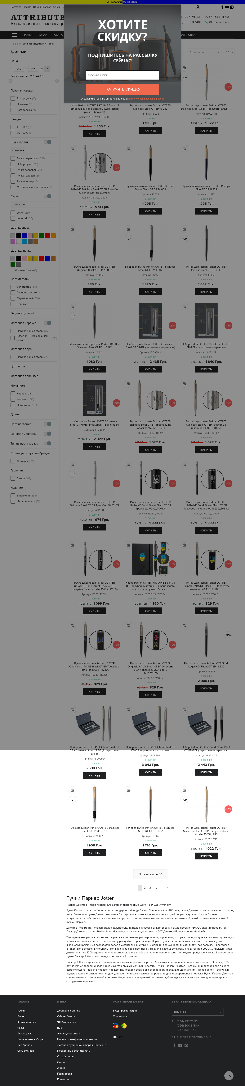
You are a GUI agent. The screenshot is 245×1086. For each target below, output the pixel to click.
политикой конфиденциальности (145, 98)
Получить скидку (122, 89)
